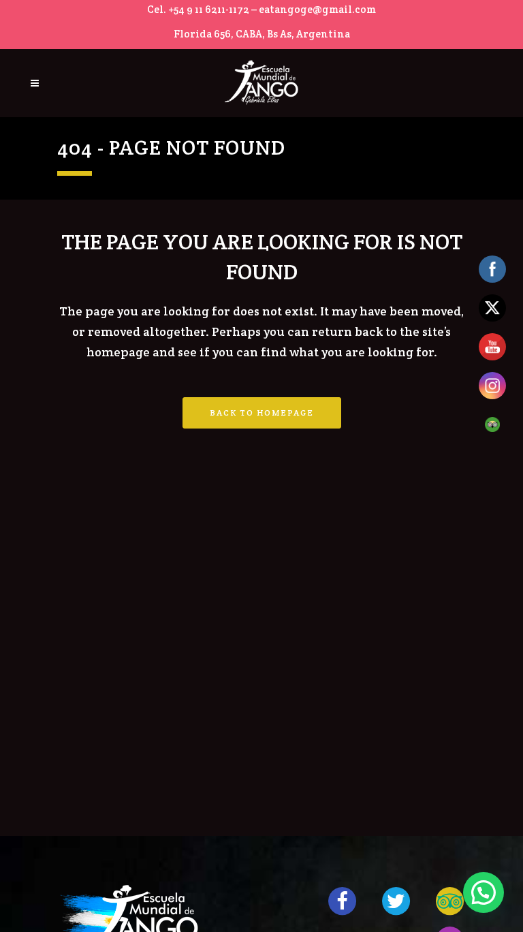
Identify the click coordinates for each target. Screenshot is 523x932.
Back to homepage (262, 412)
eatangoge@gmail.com (317, 9)
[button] (483, 892)
